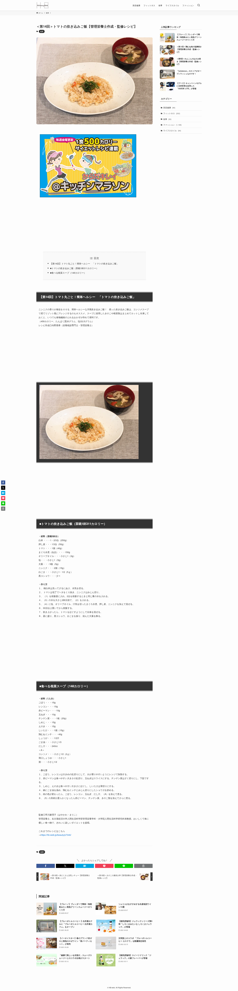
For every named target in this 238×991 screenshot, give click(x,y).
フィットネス (171, 113)
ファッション (172, 124)
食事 (41, 31)
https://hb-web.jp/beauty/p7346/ (56, 834)
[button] (45, 866)
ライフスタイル (172, 130)
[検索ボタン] (199, 5)
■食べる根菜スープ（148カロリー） (68, 272)
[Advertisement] (94, 223)
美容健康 (169, 107)
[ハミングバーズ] (42, 5)
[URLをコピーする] (143, 866)
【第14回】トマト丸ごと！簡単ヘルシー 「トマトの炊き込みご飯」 (84, 263)
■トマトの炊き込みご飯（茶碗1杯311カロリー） (74, 268)
